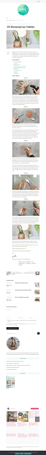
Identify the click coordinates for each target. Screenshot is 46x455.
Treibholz (16, 63)
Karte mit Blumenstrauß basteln (11, 369)
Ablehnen (21, 453)
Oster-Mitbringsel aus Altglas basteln (12, 363)
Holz (32, 261)
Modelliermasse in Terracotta (19, 66)
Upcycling (8, 293)
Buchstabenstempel (18, 70)
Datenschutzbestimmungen (30, 323)
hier (26, 248)
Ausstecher (16, 71)
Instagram (35, 244)
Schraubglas (28, 263)
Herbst (7, 299)
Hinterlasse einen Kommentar (8, 53)
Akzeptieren (17, 453)
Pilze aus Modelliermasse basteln (22, 297)
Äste (23, 261)
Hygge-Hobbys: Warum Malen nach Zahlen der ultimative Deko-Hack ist (18, 365)
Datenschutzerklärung (28, 453)
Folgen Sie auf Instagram (34, 408)
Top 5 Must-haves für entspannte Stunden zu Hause (14, 361)
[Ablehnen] (44, 453)
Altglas (20, 261)
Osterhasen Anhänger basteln (21, 282)
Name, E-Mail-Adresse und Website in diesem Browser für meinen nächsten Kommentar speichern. (22, 321)
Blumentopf (28, 261)
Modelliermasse (9, 285)
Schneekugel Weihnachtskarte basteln (12, 367)
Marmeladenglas (22, 263)
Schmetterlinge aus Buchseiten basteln (23, 290)
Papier (10, 292)
